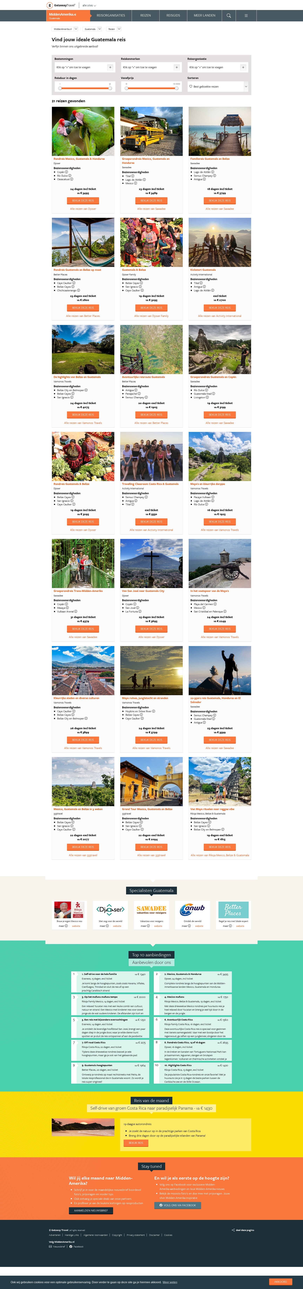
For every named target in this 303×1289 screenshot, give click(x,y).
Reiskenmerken (130, 59)
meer (61, 925)
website (76, 926)
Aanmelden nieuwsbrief (91, 1210)
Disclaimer (154, 1235)
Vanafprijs (127, 78)
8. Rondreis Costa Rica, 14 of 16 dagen (184, 1042)
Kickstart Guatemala (203, 270)
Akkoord (280, 1282)
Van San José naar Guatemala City (143, 591)
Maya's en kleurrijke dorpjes (207, 484)
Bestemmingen (64, 59)
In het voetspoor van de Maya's (209, 591)
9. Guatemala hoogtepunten (97, 1065)
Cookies (168, 1235)
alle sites (88, 5)
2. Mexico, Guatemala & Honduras (182, 974)
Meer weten (170, 1282)
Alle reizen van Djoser (83, 208)
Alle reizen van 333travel (83, 855)
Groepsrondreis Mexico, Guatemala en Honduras (146, 161)
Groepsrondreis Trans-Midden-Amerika (78, 591)
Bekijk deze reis (83, 200)
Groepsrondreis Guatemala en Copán (213, 377)
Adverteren (54, 1235)
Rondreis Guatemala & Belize (71, 484)
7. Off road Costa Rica (93, 1042)
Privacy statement (136, 1235)
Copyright (117, 1235)
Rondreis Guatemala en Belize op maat (77, 270)
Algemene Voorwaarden (95, 1235)
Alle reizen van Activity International (219, 316)
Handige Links (72, 1235)
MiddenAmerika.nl (63, 29)
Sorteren (192, 78)
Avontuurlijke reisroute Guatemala (143, 377)
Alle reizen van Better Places (83, 316)
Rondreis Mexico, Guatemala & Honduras (79, 159)
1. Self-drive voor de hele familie (99, 974)
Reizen (112, 29)
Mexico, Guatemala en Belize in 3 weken (78, 809)
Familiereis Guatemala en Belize (210, 159)
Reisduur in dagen (66, 78)
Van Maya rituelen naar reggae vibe (212, 809)
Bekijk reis (136, 1143)
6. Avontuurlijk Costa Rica (178, 1019)
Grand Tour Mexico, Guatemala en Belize (147, 809)
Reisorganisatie (196, 59)
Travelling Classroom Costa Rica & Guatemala (150, 484)
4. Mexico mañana (174, 997)
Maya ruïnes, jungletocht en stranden (145, 698)
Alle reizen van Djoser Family (151, 316)
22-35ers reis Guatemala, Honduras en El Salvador (215, 700)
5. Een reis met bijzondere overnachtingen (105, 1019)
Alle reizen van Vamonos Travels (83, 423)
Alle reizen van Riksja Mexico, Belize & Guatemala (220, 855)
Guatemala (90, 29)
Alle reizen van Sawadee (151, 208)
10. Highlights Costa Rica (177, 1065)
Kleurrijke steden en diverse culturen (76, 698)
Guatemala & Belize (134, 270)
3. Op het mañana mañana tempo (99, 997)
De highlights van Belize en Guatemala (77, 377)
